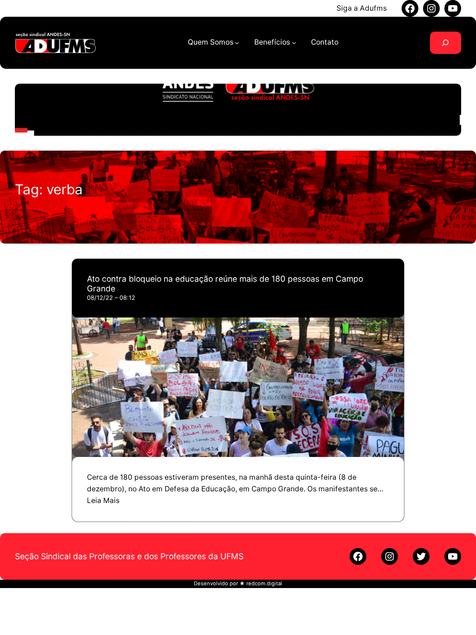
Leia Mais (103, 500)
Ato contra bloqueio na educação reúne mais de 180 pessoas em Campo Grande (225, 283)
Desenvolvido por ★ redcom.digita (237, 583)
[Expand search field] (445, 43)
